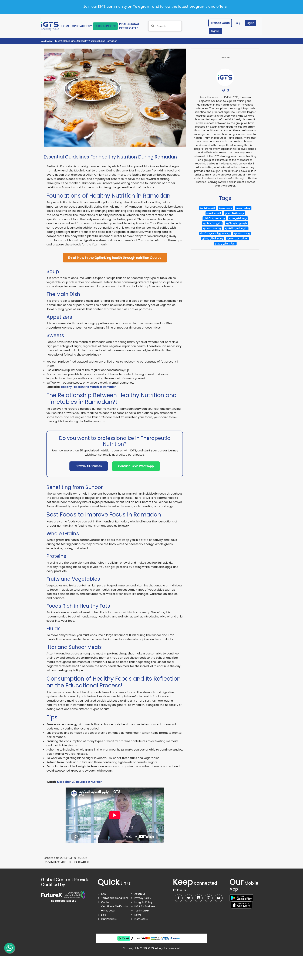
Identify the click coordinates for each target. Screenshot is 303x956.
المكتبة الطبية (47, 40)
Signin (250, 23)
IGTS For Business (144, 906)
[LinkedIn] (199, 898)
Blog (103, 915)
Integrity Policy (143, 902)
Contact (106, 902)
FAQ (103, 894)
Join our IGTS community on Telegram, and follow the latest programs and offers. (155, 6)
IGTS (225, 90)
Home (66, 26)
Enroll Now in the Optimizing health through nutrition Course (114, 257)
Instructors (141, 919)
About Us (139, 894)
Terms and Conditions (114, 898)
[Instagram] (209, 898)
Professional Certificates (131, 26)
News (137, 915)
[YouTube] (219, 898)
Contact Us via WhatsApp (136, 466)
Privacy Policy (142, 898)
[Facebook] (179, 898)
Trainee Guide (220, 23)
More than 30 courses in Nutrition (79, 782)
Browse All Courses (89, 466)
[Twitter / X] (189, 898)
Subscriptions (105, 26)
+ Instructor (108, 910)
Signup (215, 31)
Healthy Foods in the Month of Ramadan (88, 387)
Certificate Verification (115, 906)
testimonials (142, 910)
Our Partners (109, 919)
